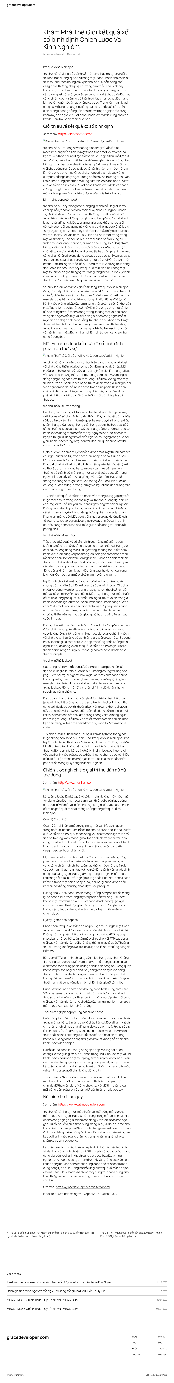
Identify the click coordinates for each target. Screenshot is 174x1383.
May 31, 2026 (161, 1308)
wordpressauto (58, 54)
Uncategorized (73, 54)
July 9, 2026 (162, 1282)
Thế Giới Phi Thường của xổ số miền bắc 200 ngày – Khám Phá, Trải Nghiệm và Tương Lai (131, 1234)
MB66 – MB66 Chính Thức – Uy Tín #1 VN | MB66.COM (42, 1300)
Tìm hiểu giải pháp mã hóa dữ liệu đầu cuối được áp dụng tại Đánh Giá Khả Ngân (59, 1282)
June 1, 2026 (162, 1300)
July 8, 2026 (162, 1291)
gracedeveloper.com (21, 5)
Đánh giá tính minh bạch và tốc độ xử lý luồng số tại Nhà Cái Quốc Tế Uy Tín (56, 1291)
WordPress (162, 1375)
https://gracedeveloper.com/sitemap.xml (83, 1187)
